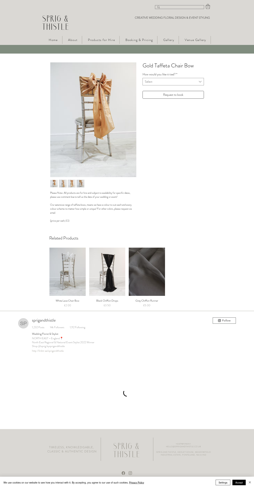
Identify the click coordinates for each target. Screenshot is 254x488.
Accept (239, 482)
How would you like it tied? (160, 74)
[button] (208, 6)
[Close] (250, 482)
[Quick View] (67, 272)
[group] (127, 277)
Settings (223, 482)
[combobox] (173, 81)
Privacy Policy (136, 482)
